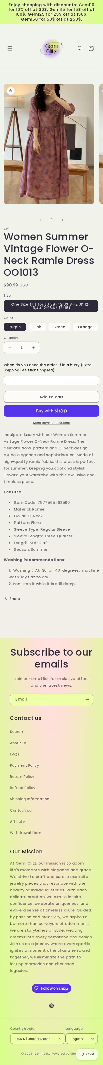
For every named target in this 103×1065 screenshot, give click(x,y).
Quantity (11, 337)
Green (60, 326)
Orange (85, 326)
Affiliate (17, 821)
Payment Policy (24, 765)
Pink (37, 326)
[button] (10, 48)
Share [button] (15, 598)
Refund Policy (23, 787)
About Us (18, 743)
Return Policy (22, 776)
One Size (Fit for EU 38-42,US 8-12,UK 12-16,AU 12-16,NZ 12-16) (50, 306)
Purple (15, 326)
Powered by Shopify (67, 1054)
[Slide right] (62, 219)
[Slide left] (40, 219)
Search (16, 731)
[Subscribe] (87, 699)
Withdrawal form (26, 832)
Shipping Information (30, 798)
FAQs (14, 754)
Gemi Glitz (42, 1054)
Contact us (20, 810)
